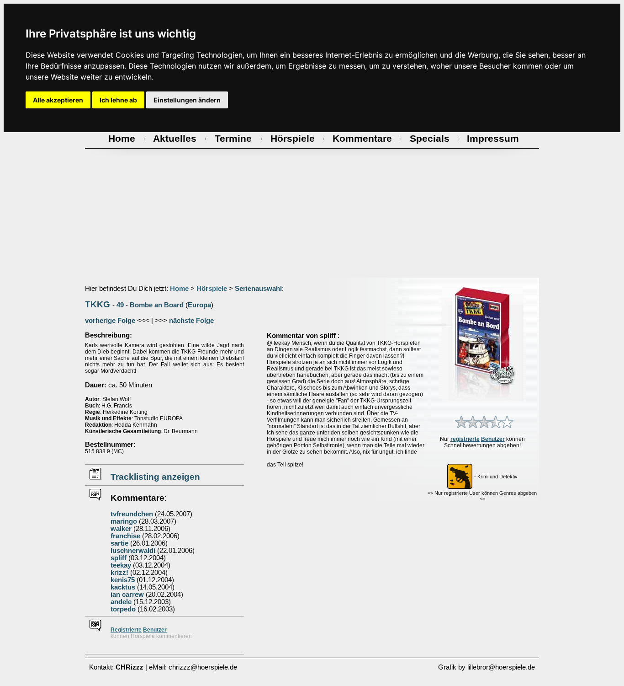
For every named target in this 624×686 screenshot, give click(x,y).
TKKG (97, 304)
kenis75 (123, 580)
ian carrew (127, 594)
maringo (124, 521)
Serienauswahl (258, 288)
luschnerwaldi (133, 550)
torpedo (123, 609)
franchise (125, 536)
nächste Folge (191, 320)
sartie (119, 543)
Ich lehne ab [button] (118, 100)
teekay (121, 565)
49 (120, 305)
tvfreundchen (132, 514)
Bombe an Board (157, 305)
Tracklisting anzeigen (155, 477)
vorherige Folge (110, 320)
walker (121, 528)
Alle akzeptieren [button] (58, 100)
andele (121, 602)
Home (179, 288)
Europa (199, 305)
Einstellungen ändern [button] (187, 100)
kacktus (123, 587)
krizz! (119, 572)
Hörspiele (211, 288)
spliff (119, 558)
